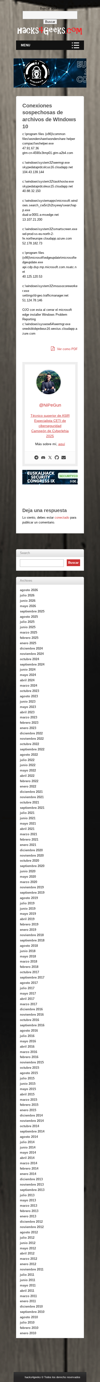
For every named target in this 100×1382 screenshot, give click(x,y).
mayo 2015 (28, 1089)
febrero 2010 (29, 1328)
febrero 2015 (29, 1105)
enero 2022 (28, 786)
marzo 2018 (28, 961)
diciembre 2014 (31, 1115)
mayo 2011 (28, 1285)
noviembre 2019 (32, 887)
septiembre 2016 (32, 1025)
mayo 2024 (28, 675)
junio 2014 (27, 1147)
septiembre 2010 (32, 1312)
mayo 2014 (28, 1152)
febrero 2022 (29, 781)
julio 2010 (27, 1322)
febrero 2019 (29, 924)
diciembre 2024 (31, 648)
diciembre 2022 (31, 733)
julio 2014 (27, 1142)
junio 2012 (27, 1243)
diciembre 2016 (31, 1009)
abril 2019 (27, 919)
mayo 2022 (28, 770)
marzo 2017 (28, 1004)
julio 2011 (27, 1275)
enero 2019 (28, 930)
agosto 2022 (29, 754)
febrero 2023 (29, 722)
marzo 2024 (28, 685)
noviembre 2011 (31, 1269)
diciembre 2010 (31, 1306)
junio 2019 (27, 908)
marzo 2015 (28, 1099)
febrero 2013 (29, 1211)
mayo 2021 (28, 823)
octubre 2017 (29, 972)
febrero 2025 (29, 638)
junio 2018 (27, 951)
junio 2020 (27, 871)
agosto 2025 (29, 617)
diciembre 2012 (31, 1221)
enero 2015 (28, 1110)
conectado (62, 517)
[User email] (63, 457)
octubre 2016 (29, 1020)
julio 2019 (27, 903)
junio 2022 (27, 765)
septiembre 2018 (32, 940)
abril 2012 (27, 1253)
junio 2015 (27, 1083)
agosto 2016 (29, 1030)
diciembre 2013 (31, 1179)
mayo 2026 (28, 606)
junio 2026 (27, 601)
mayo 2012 (28, 1248)
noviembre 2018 (32, 935)
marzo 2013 (28, 1205)
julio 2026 (27, 595)
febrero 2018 (29, 967)
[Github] (57, 457)
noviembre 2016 (32, 1014)
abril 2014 (27, 1158)
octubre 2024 (29, 659)
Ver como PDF (67, 349)
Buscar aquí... (50, 8)
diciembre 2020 (31, 850)
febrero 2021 (29, 839)
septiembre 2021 (32, 808)
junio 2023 (27, 701)
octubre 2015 (29, 1067)
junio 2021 (27, 818)
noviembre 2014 (32, 1121)
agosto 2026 (29, 590)
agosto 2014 (29, 1137)
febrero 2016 (29, 1057)
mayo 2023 (28, 707)
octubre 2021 (29, 802)
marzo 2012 (28, 1259)
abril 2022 (27, 776)
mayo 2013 (28, 1200)
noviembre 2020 (32, 855)
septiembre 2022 (32, 749)
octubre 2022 (29, 744)
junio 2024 (27, 669)
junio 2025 (27, 627)
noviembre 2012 (32, 1227)
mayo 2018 (28, 956)
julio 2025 (27, 622)
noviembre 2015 (32, 1062)
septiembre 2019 (32, 892)
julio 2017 (27, 988)
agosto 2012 (29, 1232)
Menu (25, 45)
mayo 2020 (28, 876)
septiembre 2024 (32, 664)
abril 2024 (27, 680)
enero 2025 (28, 643)
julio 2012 (27, 1237)
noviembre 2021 (32, 797)
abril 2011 (27, 1291)
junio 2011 (27, 1280)
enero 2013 (28, 1216)
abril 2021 (27, 829)
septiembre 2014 (32, 1131)
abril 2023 (27, 712)
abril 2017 (27, 999)
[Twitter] (50, 457)
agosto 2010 (29, 1317)
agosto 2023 (29, 696)
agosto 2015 (29, 1073)
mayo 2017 (28, 993)
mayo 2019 (28, 914)
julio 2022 (27, 760)
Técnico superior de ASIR (50, 416)
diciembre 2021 (31, 792)
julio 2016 (27, 1036)
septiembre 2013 (32, 1190)
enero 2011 (28, 1301)
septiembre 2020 (32, 866)
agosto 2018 (29, 946)
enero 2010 (28, 1333)
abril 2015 (27, 1094)
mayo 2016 (28, 1041)
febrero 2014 (29, 1168)
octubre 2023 (29, 691)
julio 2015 (27, 1078)
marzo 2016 (28, 1052)
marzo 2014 (28, 1163)
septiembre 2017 (32, 977)
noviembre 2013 (32, 1184)
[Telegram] (36, 457)
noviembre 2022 (32, 738)
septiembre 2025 (32, 611)
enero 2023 (28, 728)
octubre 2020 (29, 860)
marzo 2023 (28, 717)
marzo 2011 (28, 1296)
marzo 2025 (28, 632)
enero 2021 (28, 845)
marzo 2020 (28, 882)
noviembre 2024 (32, 654)
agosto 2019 (29, 898)
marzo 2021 (28, 834)
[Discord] (43, 457)
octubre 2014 (29, 1126)
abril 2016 (27, 1046)
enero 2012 (28, 1264)
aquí (61, 444)
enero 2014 (28, 1174)
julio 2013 (27, 1195)
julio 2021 (27, 813)
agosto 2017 (29, 983)
